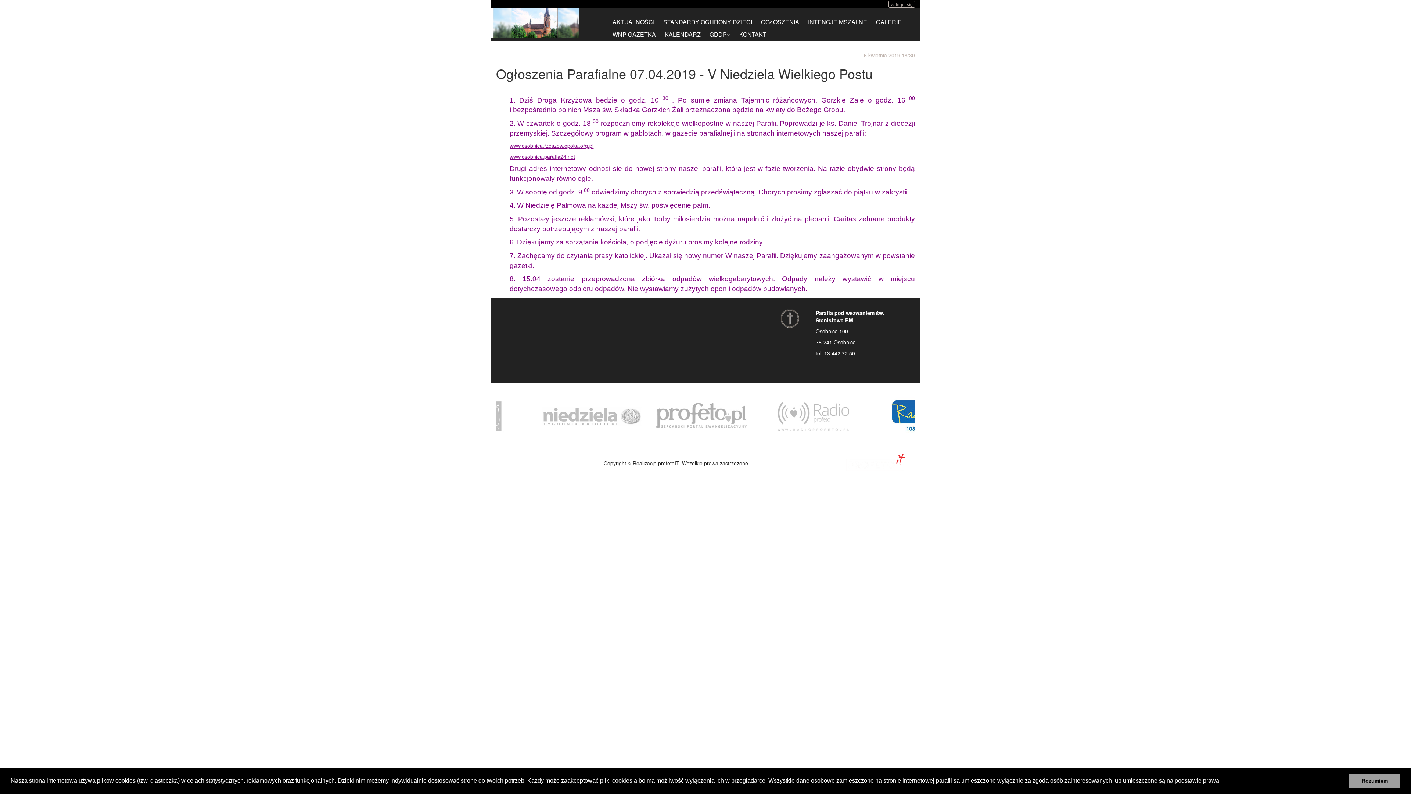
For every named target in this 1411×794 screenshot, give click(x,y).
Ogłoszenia (780, 22)
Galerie (889, 22)
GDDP (718, 34)
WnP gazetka (634, 34)
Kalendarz (683, 34)
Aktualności (633, 22)
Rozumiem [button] (1375, 781)
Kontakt (752, 34)
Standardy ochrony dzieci (707, 22)
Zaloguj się (902, 4)
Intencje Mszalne (837, 22)
